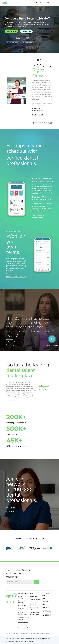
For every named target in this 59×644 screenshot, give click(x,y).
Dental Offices (22, 593)
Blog (43, 604)
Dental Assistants (23, 622)
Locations (45, 601)
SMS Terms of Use (24, 633)
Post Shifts (39, 3)
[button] (8, 343)
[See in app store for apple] (46, 615)
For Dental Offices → (28, 42)
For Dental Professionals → (12, 42)
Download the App (46, 594)
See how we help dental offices (38, 216)
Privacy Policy (16, 633)
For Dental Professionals (37, 109)
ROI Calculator (22, 605)
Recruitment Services (22, 601)
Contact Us (45, 607)
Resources (33, 596)
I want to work (26, 31)
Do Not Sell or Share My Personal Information (39, 633)
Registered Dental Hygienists (23, 618)
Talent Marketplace (21, 597)
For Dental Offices (39, 115)
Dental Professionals (22, 614)
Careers (32, 617)
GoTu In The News (35, 605)
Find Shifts (47, 3)
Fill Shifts (42, 389)
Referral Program (35, 599)
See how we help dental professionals (14, 275)
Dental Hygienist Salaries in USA (35, 613)
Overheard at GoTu (34, 608)
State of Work (34, 602)
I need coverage (11, 31)
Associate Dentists (23, 625)
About (32, 593)
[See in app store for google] (46, 611)
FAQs (43, 598)
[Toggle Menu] (56, 3)
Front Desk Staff (23, 628)
